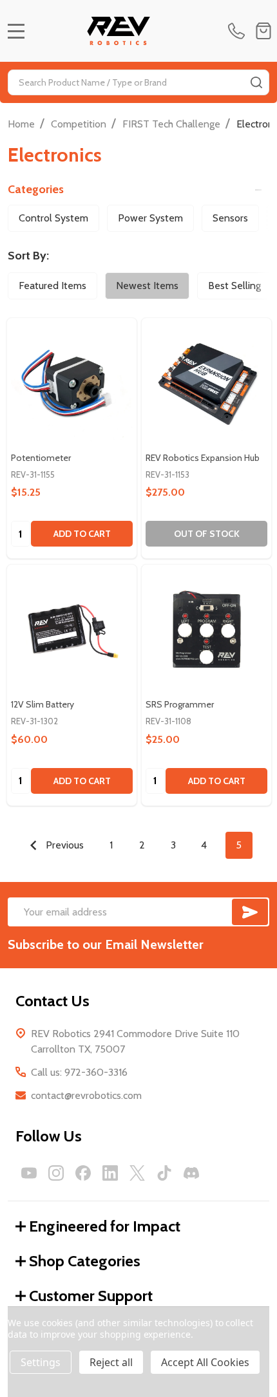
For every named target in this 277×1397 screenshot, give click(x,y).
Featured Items (52, 285)
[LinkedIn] (110, 1173)
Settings (41, 1362)
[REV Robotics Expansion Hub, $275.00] (206, 383)
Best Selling (234, 285)
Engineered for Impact (104, 1226)
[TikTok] (164, 1173)
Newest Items (147, 285)
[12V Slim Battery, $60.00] (72, 629)
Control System (53, 218)
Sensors (230, 218)
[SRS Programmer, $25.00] (206, 629)
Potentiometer (41, 458)
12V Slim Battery (42, 704)
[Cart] (263, 30)
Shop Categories (84, 1261)
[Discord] (191, 1173)
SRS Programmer (180, 704)
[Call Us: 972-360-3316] (239, 30)
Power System (150, 218)
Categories (36, 189)
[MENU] (16, 31)
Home (21, 124)
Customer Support (91, 1295)
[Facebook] (83, 1173)
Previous (63, 845)
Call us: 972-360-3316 (79, 1072)
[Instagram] (56, 1173)
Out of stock (207, 533)
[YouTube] (29, 1173)
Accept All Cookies (205, 1362)
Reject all (111, 1362)
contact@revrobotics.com (86, 1095)
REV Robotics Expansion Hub (203, 458)
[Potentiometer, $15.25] (72, 383)
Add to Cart (82, 533)
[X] (137, 1173)
